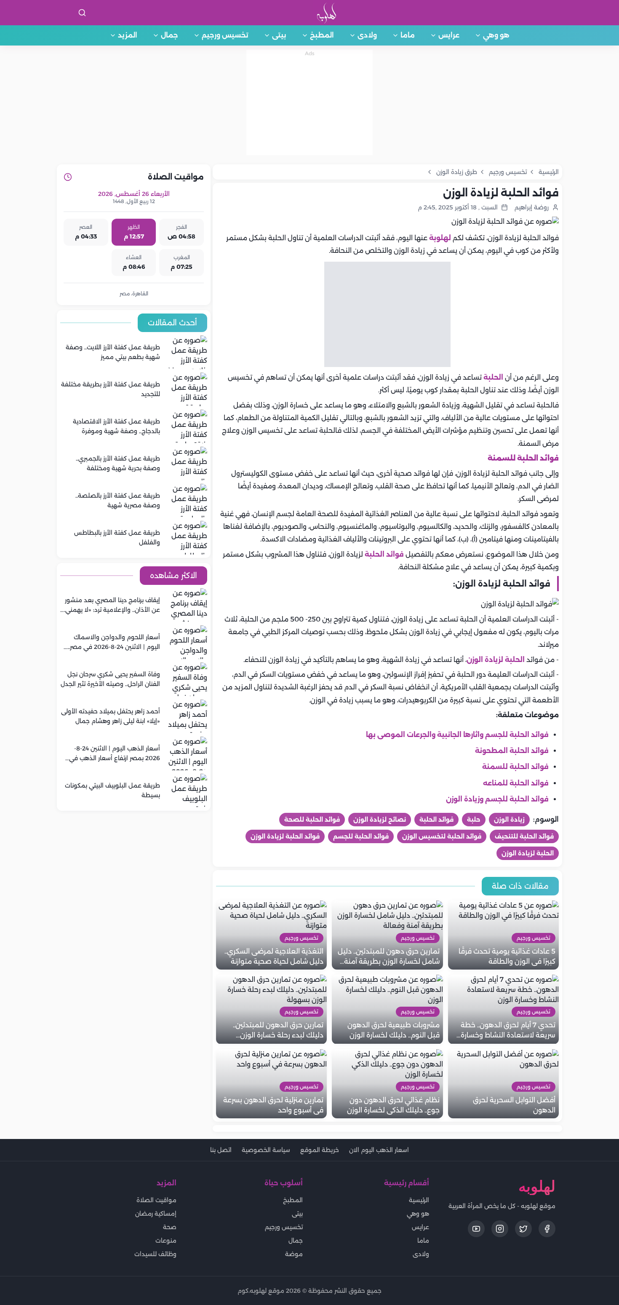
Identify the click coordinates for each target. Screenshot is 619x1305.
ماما (407, 35)
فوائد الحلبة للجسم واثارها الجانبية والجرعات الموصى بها (457, 735)
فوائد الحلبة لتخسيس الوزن (441, 836)
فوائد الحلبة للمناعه (516, 783)
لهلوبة (440, 238)
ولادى (367, 35)
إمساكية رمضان (155, 1213)
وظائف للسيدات (155, 1254)
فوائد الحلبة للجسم (361, 836)
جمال (169, 35)
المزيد (127, 35)
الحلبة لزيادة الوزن (496, 660)
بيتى (279, 35)
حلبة (473, 819)
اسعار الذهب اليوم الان (379, 1150)
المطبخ (322, 35)
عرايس (448, 35)
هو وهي (496, 35)
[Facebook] (547, 1228)
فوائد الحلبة (384, 554)
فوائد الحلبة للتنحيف (524, 836)
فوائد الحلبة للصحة (312, 819)
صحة (169, 1227)
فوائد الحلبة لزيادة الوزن (285, 836)
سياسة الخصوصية (266, 1150)
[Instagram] (499, 1228)
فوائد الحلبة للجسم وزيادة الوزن (497, 799)
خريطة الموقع (319, 1150)
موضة (294, 1254)
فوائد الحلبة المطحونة (512, 751)
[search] (82, 12)
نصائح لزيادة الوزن (379, 819)
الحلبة (493, 377)
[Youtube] (476, 1228)
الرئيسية (419, 1200)
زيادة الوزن (509, 819)
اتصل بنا (221, 1150)
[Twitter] (523, 1228)
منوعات (165, 1240)
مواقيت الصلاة (156, 1200)
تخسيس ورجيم (225, 35)
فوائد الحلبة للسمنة (515, 767)
